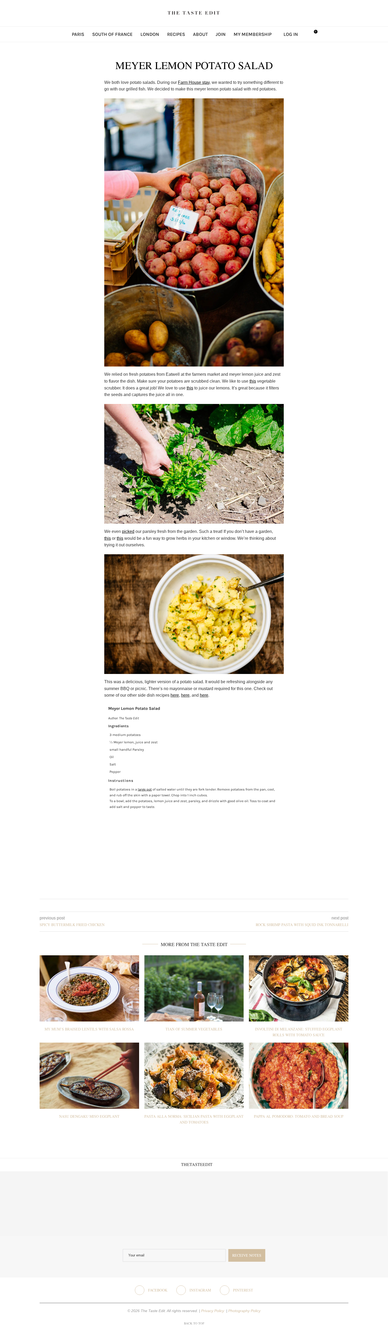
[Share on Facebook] (189, 905)
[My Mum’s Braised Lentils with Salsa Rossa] (89, 988)
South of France (112, 34)
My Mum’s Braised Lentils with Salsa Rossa (89, 1029)
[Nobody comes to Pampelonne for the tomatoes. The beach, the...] (355, 1203)
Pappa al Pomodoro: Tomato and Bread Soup (298, 1116)
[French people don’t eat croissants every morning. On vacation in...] (97, 1203)
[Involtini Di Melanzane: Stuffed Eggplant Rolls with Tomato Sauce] (298, 988)
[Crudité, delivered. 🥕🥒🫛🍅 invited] (32, 1203)
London (149, 34)
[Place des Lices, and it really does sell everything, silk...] (226, 1203)
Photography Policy (244, 1311)
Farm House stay (194, 82)
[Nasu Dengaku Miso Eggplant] (89, 1076)
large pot (145, 789)
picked (128, 531)
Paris (78, 34)
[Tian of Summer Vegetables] (194, 988)
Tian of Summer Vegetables (193, 1029)
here (175, 695)
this (252, 381)
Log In (290, 34)
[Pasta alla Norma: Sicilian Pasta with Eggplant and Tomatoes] (194, 1076)
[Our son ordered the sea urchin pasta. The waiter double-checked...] (161, 1203)
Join (221, 34)
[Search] (304, 34)
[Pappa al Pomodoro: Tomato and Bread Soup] (298, 1076)
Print (276, 708)
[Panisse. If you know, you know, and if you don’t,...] (291, 1203)
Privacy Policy (213, 1311)
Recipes (176, 34)
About (200, 34)
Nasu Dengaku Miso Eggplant (89, 1116)
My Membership (253, 34)
